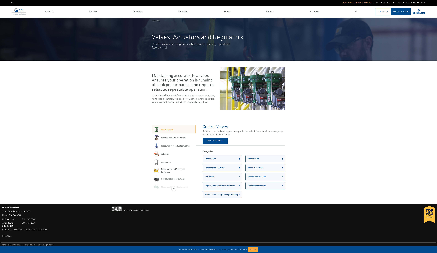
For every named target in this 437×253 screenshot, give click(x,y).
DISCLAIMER (33, 245)
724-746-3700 (15, 215)
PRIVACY (24, 245)
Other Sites (6, 236)
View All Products (215, 141)
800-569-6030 (29, 223)
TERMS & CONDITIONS (10, 245)
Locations (42, 230)
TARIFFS (50, 245)
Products (156, 21)
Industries (30, 230)
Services (18, 230)
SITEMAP (42, 245)
